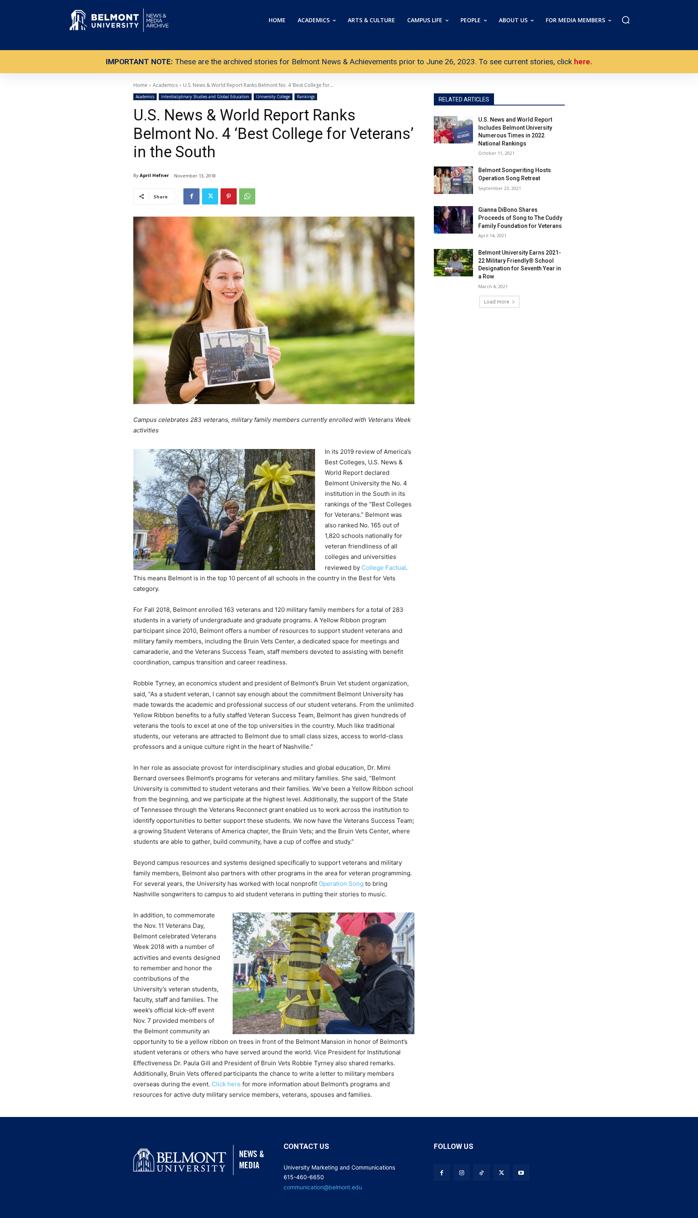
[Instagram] (461, 1172)
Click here (226, 1084)
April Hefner (154, 175)
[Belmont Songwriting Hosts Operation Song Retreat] (453, 180)
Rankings (306, 96)
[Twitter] (210, 196)
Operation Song (341, 883)
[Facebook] (191, 196)
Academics (145, 96)
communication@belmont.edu (323, 1187)
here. (583, 61)
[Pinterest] (229, 196)
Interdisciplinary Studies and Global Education (205, 96)
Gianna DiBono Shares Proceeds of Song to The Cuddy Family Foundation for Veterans (520, 218)
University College (273, 96)
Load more (496, 301)
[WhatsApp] (247, 196)
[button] (625, 19)
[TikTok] (481, 1172)
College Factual (384, 567)
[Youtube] (521, 1172)
